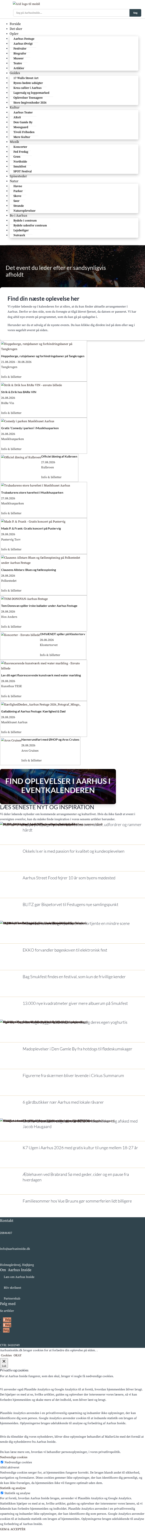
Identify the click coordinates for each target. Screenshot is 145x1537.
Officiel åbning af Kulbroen (59, 456)
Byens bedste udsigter (28, 83)
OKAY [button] (18, 1355)
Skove (17, 196)
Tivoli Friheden (24, 132)
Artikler (18, 68)
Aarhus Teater (23, 112)
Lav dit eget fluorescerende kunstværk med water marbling (41, 675)
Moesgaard (20, 127)
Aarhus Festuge (23, 39)
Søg (135, 12)
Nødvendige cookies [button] (13, 1457)
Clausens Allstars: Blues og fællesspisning (28, 569)
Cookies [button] (6, 1355)
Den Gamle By (22, 122)
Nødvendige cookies (18, 1462)
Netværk (19, 235)
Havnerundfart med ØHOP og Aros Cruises (50, 739)
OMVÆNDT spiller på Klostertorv (62, 634)
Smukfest (19, 166)
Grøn (16, 157)
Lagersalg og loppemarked (31, 93)
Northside (20, 161)
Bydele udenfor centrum (30, 225)
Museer (18, 58)
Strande (18, 206)
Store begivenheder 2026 (29, 103)
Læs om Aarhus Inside (19, 1277)
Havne (17, 186)
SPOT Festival (22, 171)
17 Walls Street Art (25, 78)
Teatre (17, 63)
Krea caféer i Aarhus (27, 88)
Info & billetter (11, 377)
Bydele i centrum (25, 220)
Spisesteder (18, 176)
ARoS (17, 117)
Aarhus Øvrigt (22, 44)
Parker (18, 191)
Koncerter (20, 147)
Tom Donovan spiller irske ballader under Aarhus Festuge (39, 605)
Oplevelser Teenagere (28, 98)
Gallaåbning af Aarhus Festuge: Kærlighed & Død (33, 711)
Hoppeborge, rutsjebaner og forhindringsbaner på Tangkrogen (42, 356)
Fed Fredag (20, 152)
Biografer (19, 53)
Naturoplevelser (24, 211)
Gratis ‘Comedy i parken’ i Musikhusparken (30, 428)
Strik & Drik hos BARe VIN (18, 392)
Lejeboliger (21, 230)
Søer (16, 201)
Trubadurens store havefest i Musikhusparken (32, 492)
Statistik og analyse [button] (13, 1488)
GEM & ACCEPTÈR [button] (12, 1529)
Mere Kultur (21, 137)
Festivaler (19, 48)
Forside (15, 24)
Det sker (16, 29)
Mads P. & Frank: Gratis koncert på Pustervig (31, 528)
